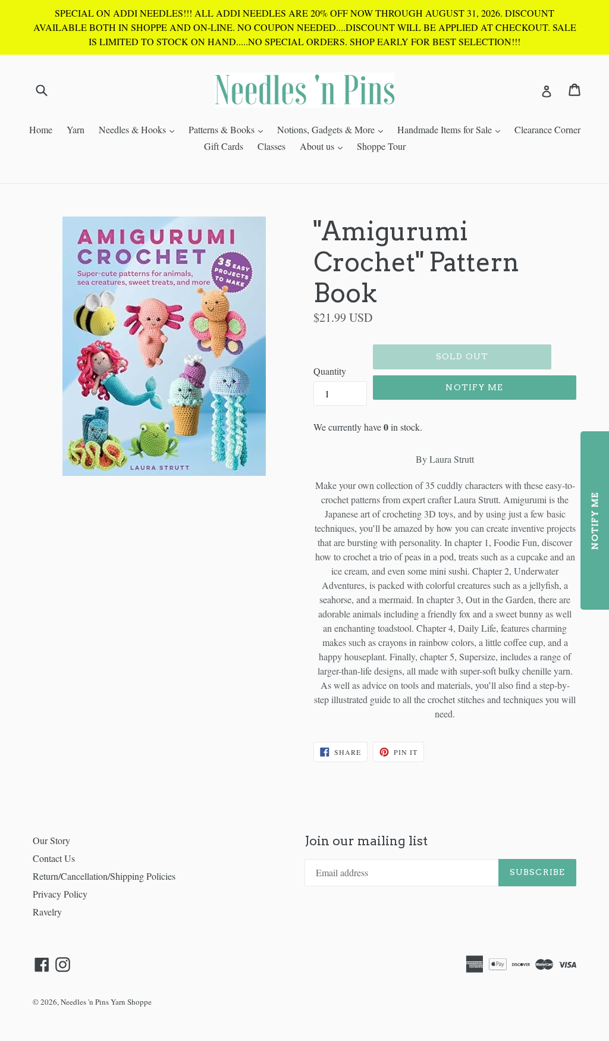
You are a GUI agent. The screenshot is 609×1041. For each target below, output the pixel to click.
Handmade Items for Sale (451, 129)
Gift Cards (223, 146)
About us (324, 145)
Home (40, 129)
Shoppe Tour (381, 146)
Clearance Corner (547, 129)
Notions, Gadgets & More (333, 129)
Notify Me (474, 387)
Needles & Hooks (139, 129)
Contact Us (54, 858)
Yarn (75, 129)
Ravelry (47, 911)
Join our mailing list (366, 840)
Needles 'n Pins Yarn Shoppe (106, 1001)
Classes (271, 146)
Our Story (51, 840)
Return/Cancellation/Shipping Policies (104, 876)
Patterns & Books (229, 129)
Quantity (329, 371)
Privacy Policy (60, 894)
